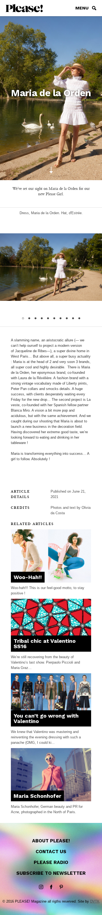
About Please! (51, 840)
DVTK (95, 901)
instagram (41, 887)
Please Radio (51, 862)
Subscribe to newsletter (51, 873)
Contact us (51, 851)
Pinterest (61, 887)
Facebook (51, 887)
